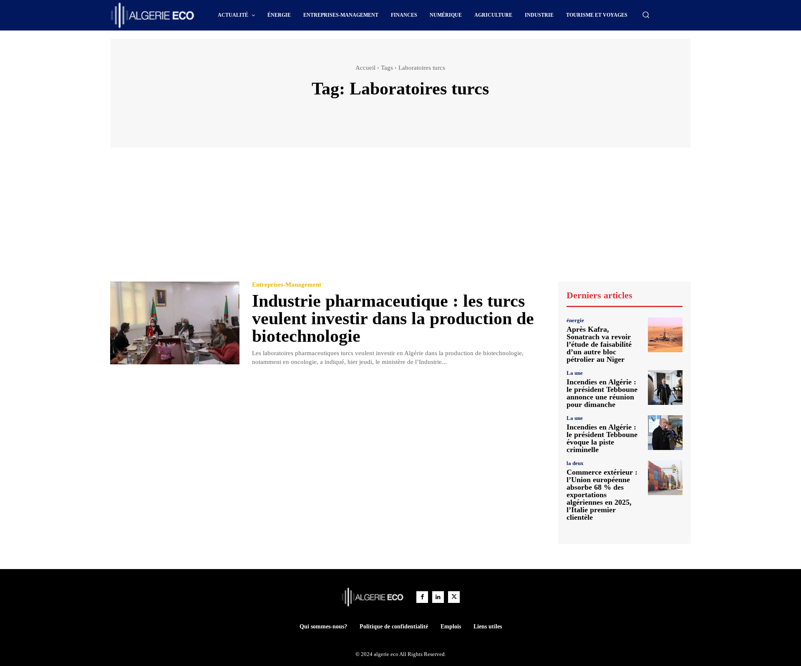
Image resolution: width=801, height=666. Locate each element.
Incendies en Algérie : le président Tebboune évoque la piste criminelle (602, 438)
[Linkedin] (438, 597)
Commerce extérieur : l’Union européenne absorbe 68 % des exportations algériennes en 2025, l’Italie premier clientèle (602, 494)
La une (575, 373)
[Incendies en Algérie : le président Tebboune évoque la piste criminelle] (665, 432)
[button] (646, 14)
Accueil (365, 67)
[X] (454, 597)
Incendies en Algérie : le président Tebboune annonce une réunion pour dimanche (602, 393)
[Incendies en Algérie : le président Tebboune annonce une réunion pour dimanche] (665, 387)
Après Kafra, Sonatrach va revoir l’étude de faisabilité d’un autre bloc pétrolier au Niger (599, 344)
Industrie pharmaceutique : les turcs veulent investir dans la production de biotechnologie (393, 318)
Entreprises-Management (286, 285)
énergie (575, 320)
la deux (575, 463)
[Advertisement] (400, 218)
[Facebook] (422, 597)
